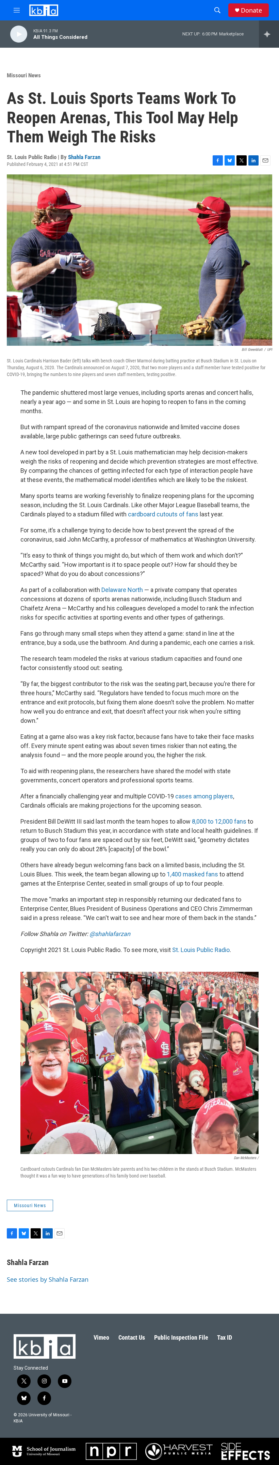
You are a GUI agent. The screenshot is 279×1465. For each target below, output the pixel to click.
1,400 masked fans (192, 874)
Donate (251, 10)
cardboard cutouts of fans (163, 514)
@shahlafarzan (109, 933)
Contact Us (131, 1337)
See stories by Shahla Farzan (47, 1279)
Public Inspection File (181, 1337)
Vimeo (101, 1337)
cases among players (204, 796)
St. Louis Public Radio (201, 949)
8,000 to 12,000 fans (219, 821)
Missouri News (24, 75)
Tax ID (224, 1337)
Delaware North (122, 589)
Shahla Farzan (84, 157)
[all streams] (269, 34)
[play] (18, 34)
